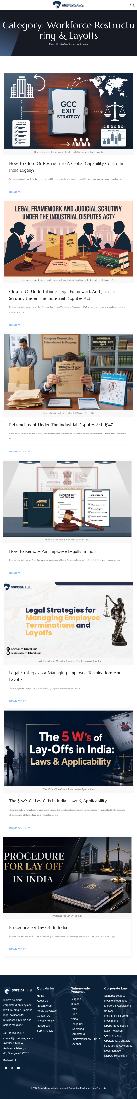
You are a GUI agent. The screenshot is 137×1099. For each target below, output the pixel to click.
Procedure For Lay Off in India (38, 927)
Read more (17, 192)
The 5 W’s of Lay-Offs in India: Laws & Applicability (58, 801)
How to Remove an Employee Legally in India (53, 551)
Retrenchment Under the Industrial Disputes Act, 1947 (61, 424)
